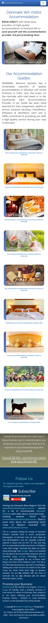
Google (25, 551)
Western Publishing (23, 606)
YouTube (22, 556)
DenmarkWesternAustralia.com (13, 3)
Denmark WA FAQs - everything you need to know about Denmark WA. (24, 459)
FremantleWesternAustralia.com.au (19, 519)
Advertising (7, 587)
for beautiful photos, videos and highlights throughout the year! (24, 485)
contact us (41, 587)
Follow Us (24, 478)
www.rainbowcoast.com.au (15, 527)
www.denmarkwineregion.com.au (18, 508)
